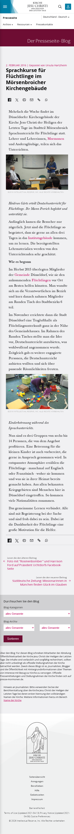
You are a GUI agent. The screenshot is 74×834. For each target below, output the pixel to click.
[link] (9, 540)
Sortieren (13, 638)
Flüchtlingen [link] (41, 280)
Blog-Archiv (10, 621)
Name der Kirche (12, 700)
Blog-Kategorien (13, 607)
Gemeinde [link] (22, 275)
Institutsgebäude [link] (40, 238)
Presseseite (10, 18)
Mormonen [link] (55, 138)
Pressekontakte (44, 24)
